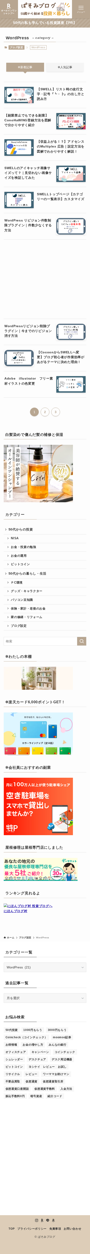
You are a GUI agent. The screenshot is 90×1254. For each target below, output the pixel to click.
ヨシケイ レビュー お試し (48, 1066)
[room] (42, 1220)
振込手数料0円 (15, 1096)
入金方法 (66, 1088)
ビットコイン (20, 564)
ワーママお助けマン (56, 1074)
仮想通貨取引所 (53, 1081)
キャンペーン (40, 1052)
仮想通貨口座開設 (17, 1088)
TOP (12, 1228)
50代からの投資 (21, 529)
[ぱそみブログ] (45, 9)
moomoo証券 (62, 1037)
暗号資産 (36, 1096)
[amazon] (53, 1220)
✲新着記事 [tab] (25, 67)
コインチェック (65, 1052)
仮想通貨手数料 (44, 1088)
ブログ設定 (16, 47)
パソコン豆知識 (22, 599)
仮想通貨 (31, 1081)
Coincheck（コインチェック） (27, 1037)
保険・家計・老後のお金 (28, 608)
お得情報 (11, 1044)
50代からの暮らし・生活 (27, 573)
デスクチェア (37, 1059)
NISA (15, 538)
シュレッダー (14, 1059)
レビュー (31, 1074)
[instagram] (37, 1220)
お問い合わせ (72, 1228)
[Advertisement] (45, 279)
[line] (48, 1220)
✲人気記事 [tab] (65, 67)
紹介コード (55, 1096)
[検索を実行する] (81, 641)
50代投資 (12, 1030)
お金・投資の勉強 (23, 547)
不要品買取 (13, 1081)
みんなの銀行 (57, 1044)
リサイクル (13, 1074)
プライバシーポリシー (32, 1228)
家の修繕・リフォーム (26, 617)
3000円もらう (57, 1030)
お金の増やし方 (33, 1044)
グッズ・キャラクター (26, 591)
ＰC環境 (17, 582)
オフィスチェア (16, 1052)
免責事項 (55, 1228)
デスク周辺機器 (62, 1059)
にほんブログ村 (15, 911)
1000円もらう (32, 1030)
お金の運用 (19, 555)
